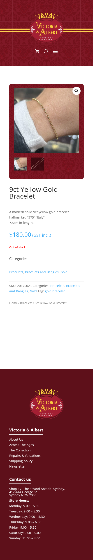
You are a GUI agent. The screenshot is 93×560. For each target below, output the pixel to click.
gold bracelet (55, 291)
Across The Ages (21, 445)
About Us (16, 439)
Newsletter (17, 466)
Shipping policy (21, 461)
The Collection (20, 450)
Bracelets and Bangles (42, 272)
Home (13, 303)
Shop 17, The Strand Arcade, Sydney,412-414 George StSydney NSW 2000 (37, 492)
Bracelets (16, 272)
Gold (63, 272)
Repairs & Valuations (25, 455)
